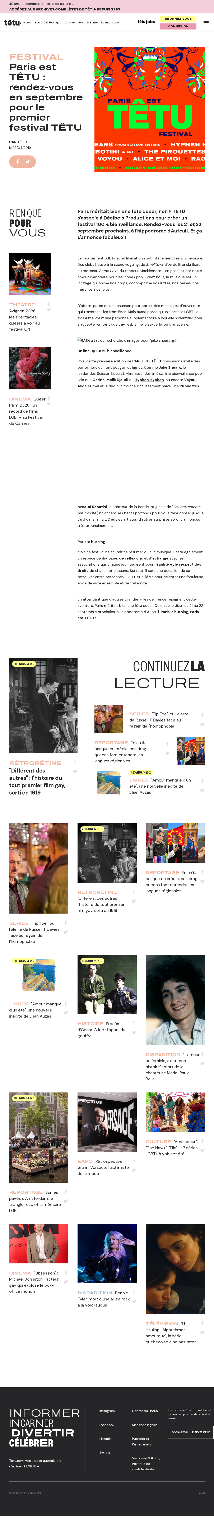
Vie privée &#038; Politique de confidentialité (146, 1463)
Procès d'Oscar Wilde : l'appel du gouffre (101, 1029)
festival (36, 57)
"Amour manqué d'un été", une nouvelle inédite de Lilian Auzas (160, 786)
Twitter (105, 1452)
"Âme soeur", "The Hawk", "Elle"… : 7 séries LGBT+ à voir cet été (172, 1147)
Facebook (107, 1425)
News (27, 22)
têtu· (22, 142)
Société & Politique (47, 22)
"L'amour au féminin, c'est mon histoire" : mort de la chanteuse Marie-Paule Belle (173, 1067)
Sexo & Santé (88, 22)
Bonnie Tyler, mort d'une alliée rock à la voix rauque (104, 1299)
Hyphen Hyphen (149, 379)
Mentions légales (145, 1425)
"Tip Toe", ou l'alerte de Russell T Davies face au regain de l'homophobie (159, 720)
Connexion (178, 26)
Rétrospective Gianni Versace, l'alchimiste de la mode (103, 1167)
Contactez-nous (145, 1411)
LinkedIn (105, 1438)
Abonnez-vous (178, 18)
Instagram (107, 1411)
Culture (70, 22)
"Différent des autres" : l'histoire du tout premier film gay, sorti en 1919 (37, 781)
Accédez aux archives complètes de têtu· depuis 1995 (64, 9)
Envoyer (201, 1432)
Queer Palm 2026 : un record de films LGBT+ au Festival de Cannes (27, 411)
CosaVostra (34, 1492)
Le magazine (110, 22)
